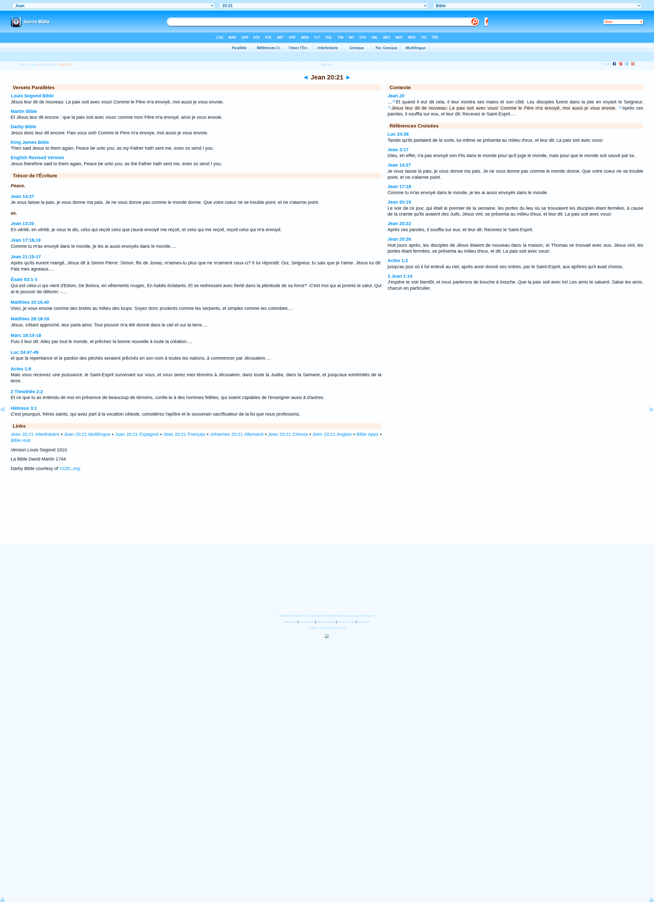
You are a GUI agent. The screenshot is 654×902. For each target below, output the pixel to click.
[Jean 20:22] (647, 421)
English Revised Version (37, 157)
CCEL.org (70, 468)
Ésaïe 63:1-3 (24, 279)
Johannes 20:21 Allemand (236, 434)
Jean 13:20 (22, 223)
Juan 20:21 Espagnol (137, 434)
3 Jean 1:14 (400, 276)
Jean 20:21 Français (184, 434)
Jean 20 (396, 95)
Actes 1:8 (21, 368)
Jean (33, 64)
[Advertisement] (327, 513)
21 (389, 107)
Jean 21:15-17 (26, 256)
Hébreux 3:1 (24, 408)
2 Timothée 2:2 (27, 391)
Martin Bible (24, 111)
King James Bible (30, 142)
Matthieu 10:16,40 (30, 302)
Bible (23, 64)
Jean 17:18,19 (26, 240)
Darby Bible (23, 126)
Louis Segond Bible (32, 95)
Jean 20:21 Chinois (288, 434)
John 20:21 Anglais (332, 434)
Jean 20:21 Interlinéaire (35, 434)
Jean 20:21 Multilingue (87, 434)
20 (393, 101)
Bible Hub (21, 440)
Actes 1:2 (398, 260)
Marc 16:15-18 (26, 335)
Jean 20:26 (399, 239)
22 (620, 107)
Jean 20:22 (399, 223)
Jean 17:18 (399, 186)
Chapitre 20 (48, 64)
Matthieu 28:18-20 (30, 318)
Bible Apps (367, 434)
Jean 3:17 (398, 149)
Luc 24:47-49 (25, 352)
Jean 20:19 (399, 202)
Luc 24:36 (398, 134)
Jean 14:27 (22, 196)
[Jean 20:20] (6, 421)
